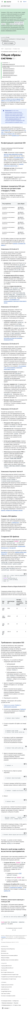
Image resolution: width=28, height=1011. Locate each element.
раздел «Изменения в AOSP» (8, 30)
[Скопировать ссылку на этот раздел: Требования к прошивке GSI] (25, 643)
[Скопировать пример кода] (26, 574)
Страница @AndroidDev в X (7, 968)
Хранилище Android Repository (8, 948)
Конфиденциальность (7, 1005)
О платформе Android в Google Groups (9, 974)
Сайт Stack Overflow (5, 993)
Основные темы (16, 48)
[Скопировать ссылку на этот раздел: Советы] (9, 897)
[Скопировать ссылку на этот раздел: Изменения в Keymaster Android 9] (24, 472)
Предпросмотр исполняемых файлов (9, 955)
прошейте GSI (15, 135)
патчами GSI (13, 548)
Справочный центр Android (7, 984)
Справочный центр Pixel (6, 987)
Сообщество (16, 1000)
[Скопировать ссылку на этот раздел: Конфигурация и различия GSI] (2, 145)
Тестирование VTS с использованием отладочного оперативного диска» (15, 301)
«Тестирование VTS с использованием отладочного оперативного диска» (15, 367)
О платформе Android (6, 1000)
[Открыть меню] (2, 1)
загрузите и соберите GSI (7, 134)
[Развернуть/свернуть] (9, 62)
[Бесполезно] (21, 52)
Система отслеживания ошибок (8, 995)
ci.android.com (15, 522)
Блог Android (4, 970)
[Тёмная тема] (24, 574)
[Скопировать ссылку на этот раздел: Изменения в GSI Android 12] (20, 249)
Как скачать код (4, 953)
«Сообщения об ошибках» (15, 887)
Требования (3, 951)
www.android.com (5, 989)
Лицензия (16, 1003)
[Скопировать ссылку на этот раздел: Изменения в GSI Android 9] (19, 409)
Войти (24, 1)
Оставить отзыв (17, 1005)
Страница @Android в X (6, 965)
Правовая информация (7, 1003)
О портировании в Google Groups (8, 979)
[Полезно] (19, 52)
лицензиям (3, 937)
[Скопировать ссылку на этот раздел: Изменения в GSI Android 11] (20, 307)
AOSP (2, 48)
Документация (5, 6)
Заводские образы (5, 957)
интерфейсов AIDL (19, 157)
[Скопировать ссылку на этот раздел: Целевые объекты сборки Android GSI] (2, 588)
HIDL (5, 159)
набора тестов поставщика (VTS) (14, 99)
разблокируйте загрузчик (10, 707)
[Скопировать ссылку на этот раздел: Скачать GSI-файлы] (18, 516)
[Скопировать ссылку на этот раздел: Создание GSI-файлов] (20, 537)
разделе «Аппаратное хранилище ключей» (12, 510)
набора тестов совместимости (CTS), (10, 100)
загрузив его (4, 552)
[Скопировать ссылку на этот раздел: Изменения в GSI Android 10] (20, 344)
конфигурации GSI (5, 130)
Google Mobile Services (6, 991)
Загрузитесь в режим (12, 705)
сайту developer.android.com (12, 119)
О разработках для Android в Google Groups (11, 976)
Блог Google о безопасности (7, 972)
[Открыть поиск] (18, 1)
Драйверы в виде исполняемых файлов (9, 959)
